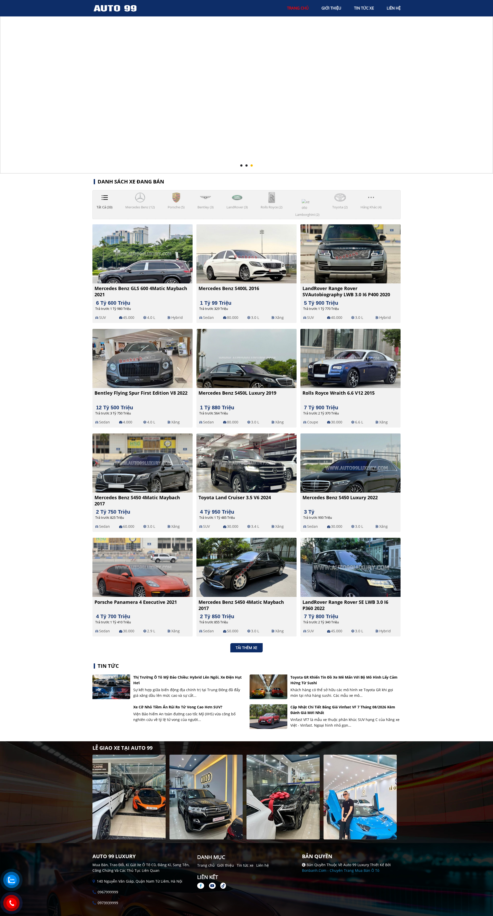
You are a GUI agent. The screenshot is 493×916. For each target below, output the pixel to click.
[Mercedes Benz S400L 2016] (246, 253)
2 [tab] (246, 165)
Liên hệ (262, 865)
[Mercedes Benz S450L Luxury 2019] (246, 358)
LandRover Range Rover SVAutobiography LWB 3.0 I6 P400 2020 (346, 291)
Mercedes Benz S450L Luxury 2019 (237, 393)
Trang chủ (206, 865)
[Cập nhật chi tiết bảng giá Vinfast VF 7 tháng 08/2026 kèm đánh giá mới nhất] (268, 716)
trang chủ (298, 8)
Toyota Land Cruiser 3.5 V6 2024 (234, 497)
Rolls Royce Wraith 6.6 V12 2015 (338, 393)
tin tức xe (364, 8)
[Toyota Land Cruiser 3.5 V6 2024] (246, 462)
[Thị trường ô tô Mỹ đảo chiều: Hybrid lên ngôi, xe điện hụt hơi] (111, 686)
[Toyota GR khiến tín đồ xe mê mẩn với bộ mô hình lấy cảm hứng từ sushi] (268, 686)
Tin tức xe (245, 865)
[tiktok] (221, 885)
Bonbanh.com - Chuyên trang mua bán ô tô (340, 870)
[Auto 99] (120, 7)
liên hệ (394, 8)
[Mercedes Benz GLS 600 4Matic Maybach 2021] (142, 253)
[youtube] (212, 885)
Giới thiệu (225, 865)
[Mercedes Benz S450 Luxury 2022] (350, 462)
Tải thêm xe (246, 647)
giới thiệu (331, 8)
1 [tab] (241, 165)
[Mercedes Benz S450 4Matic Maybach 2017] (142, 462)
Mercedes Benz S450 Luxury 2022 (340, 497)
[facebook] (202, 885)
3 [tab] (251, 165)
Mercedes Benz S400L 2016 (228, 288)
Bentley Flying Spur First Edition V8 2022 (140, 393)
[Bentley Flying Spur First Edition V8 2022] (142, 358)
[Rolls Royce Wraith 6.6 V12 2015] (350, 358)
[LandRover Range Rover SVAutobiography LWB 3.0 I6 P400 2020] (350, 253)
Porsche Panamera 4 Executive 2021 (135, 602)
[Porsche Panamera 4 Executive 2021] (142, 567)
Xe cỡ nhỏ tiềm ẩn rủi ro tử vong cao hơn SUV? (177, 707)
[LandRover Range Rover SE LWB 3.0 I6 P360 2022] (350, 567)
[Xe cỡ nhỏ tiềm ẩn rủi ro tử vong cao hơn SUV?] (111, 716)
